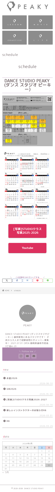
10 (6, 458)
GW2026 (11, 388)
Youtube (27, 248)
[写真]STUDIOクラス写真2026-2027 (27, 399)
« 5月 (5, 472)
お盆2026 (12, 378)
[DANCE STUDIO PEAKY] (27, 10)
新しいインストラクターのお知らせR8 (26, 410)
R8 (8, 421)
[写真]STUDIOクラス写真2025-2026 (27, 231)
